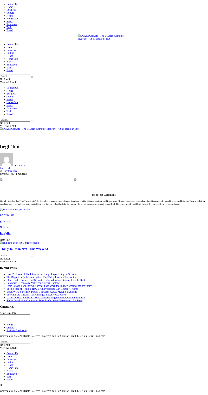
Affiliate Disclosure (16, 330)
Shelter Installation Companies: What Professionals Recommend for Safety (44, 300)
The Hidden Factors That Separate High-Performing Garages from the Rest (45, 280)
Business (11, 9)
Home (9, 7)
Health (9, 15)
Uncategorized (10, 171)
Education (11, 24)
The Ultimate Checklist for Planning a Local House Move (36, 294)
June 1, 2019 (6, 168)
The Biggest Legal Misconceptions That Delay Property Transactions (41, 277)
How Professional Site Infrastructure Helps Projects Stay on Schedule (42, 274)
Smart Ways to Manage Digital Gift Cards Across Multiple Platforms (41, 291)
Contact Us (12, 4)
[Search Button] (32, 120)
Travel (9, 30)
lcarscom (21, 165)
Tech (9, 27)
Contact (10, 327)
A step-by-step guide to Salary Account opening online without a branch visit (45, 297)
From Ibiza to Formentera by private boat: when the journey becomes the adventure (49, 285)
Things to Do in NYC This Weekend (24, 249)
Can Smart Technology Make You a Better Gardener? (33, 283)
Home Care (12, 18)
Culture (10, 12)
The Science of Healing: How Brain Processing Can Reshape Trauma (42, 288)
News (9, 21)
